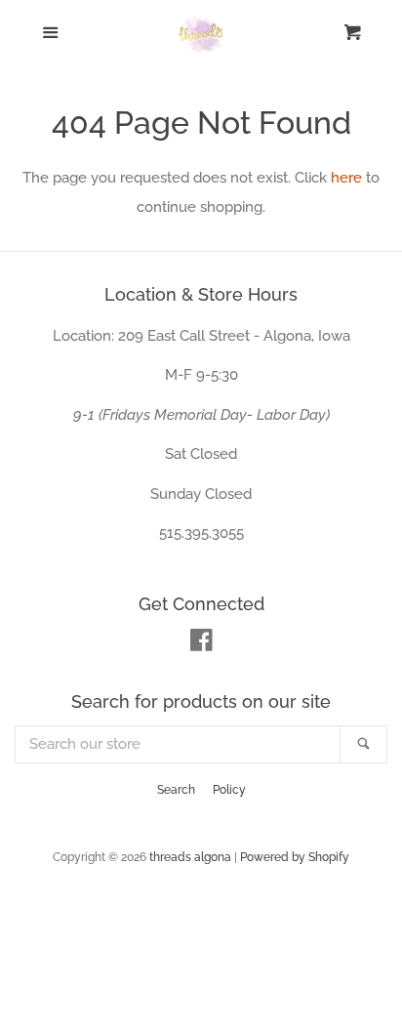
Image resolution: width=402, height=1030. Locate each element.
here (346, 177)
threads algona (190, 857)
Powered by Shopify (294, 857)
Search (176, 790)
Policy (229, 790)
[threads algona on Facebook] (201, 644)
